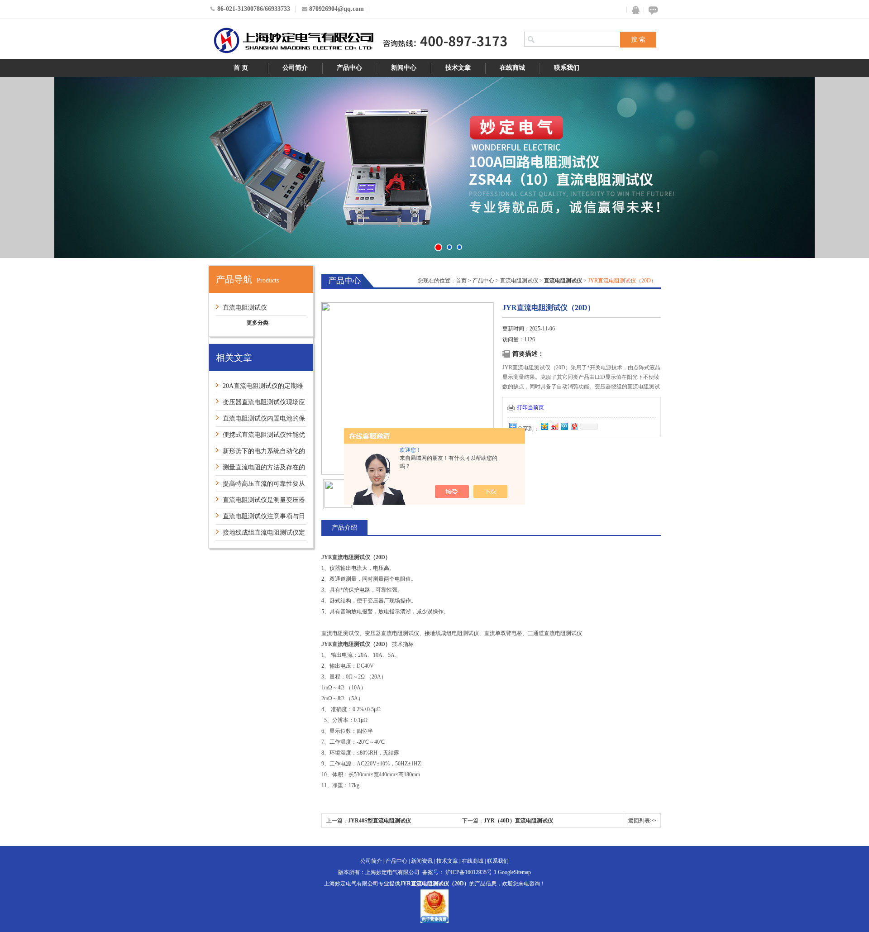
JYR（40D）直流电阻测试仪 (518, 820)
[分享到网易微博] (574, 426)
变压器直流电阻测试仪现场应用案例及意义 (260, 404)
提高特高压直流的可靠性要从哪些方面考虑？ (260, 486)
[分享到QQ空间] (544, 426)
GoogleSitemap (514, 872)
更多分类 (257, 323)
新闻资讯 (422, 861)
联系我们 (566, 67)
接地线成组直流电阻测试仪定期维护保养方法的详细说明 (260, 534)
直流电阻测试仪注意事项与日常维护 (260, 518)
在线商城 (512, 67)
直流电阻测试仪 (245, 307)
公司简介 (295, 67)
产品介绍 (344, 527)
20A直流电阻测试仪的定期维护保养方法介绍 (259, 388)
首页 (461, 280)
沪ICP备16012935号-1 (471, 872)
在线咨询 (652, 10)
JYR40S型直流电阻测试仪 (379, 820)
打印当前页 (530, 407)
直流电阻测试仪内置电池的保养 (260, 420)
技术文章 (458, 67)
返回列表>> (642, 820)
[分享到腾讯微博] (564, 426)
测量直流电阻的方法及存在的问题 (260, 469)
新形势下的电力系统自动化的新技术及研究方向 (260, 453)
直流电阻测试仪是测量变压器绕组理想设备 (260, 502)
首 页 (241, 67)
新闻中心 (403, 67)
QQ (634, 10)
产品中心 (349, 67)
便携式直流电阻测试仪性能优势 (260, 437)
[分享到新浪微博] (554, 426)
